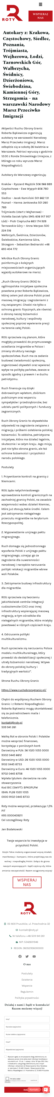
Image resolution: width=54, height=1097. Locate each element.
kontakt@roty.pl (11, 722)
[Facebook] (20, 956)
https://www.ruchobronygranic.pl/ (23, 690)
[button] (40, 4)
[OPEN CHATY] (46, 1089)
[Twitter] (27, 956)
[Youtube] (34, 956)
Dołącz (27, 1089)
